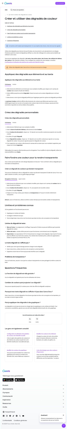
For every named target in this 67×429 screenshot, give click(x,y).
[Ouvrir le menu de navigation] (2, 3)
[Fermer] (63, 415)
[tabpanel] (33, 97)
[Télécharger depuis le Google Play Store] (8, 381)
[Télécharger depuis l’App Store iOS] (20, 381)
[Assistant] (64, 426)
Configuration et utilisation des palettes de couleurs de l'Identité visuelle (24, 62)
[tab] (8, 84)
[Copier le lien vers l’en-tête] (4, 74)
